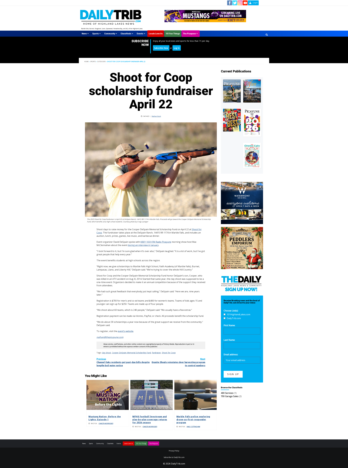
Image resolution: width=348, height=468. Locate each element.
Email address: (231, 354)
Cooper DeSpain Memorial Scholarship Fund (131, 352)
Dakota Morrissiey (106, 423)
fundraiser (156, 352)
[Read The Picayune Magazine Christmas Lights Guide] (252, 155)
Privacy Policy (174, 451)
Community (109, 34)
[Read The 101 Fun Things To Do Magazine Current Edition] (252, 91)
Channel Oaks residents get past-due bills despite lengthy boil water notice (123, 362)
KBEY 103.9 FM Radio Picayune (155, 241)
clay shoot (106, 352)
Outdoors (101, 61)
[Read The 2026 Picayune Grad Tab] (252, 123)
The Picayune (189, 34)
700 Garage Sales (229, 396)
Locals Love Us (156, 34)
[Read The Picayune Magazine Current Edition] (232, 91)
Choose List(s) (231, 310)
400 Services (227, 392)
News (84, 34)
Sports (95, 34)
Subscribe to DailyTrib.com (174, 457)
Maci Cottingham (193, 427)
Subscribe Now (161, 48)
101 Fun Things (173, 34)
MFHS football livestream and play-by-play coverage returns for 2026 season (149, 419)
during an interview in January (143, 245)
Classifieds (126, 34)
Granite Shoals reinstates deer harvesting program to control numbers (178, 362)
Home (86, 61)
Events (140, 34)
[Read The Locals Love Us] (232, 120)
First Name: (229, 325)
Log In (177, 48)
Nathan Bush (156, 116)
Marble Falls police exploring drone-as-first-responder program (193, 419)
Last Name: (229, 339)
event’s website (125, 331)
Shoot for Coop (169, 352)
